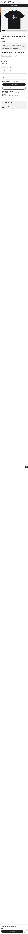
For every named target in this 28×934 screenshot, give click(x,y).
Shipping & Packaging (13, 95)
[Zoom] (3, 9)
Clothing (3, 34)
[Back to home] (9, 2)
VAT (7, 94)
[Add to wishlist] (25, 931)
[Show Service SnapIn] (26, 467)
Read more (20, 92)
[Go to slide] (6, 30)
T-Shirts (8, 34)
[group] (14, 19)
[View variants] (1, 30)
